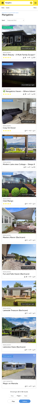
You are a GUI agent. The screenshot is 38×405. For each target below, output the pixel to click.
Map (13, 401)
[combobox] (19, 3)
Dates (2, 7)
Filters (35, 7)
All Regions (4, 12)
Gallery (24, 401)
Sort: (4, 20)
